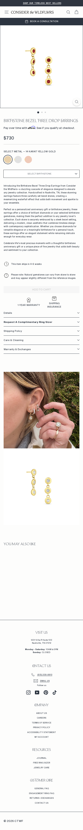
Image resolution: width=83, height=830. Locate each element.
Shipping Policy (13, 330)
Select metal (30, 151)
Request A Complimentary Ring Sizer (28, 322)
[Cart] (76, 12)
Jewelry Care (41, 767)
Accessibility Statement (41, 732)
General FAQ (41, 788)
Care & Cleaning (13, 340)
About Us (41, 713)
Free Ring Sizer (41, 763)
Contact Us (41, 803)
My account (41, 737)
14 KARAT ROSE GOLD (28, 159)
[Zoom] (77, 102)
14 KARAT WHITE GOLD (18, 159)
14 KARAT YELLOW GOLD (8, 159)
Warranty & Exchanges (17, 349)
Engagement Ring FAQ (41, 793)
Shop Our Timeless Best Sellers (42, 3)
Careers (41, 718)
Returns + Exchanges (42, 798)
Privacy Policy (41, 727)
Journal (42, 758)
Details (8, 312)
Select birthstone (39, 173)
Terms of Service (41, 723)
